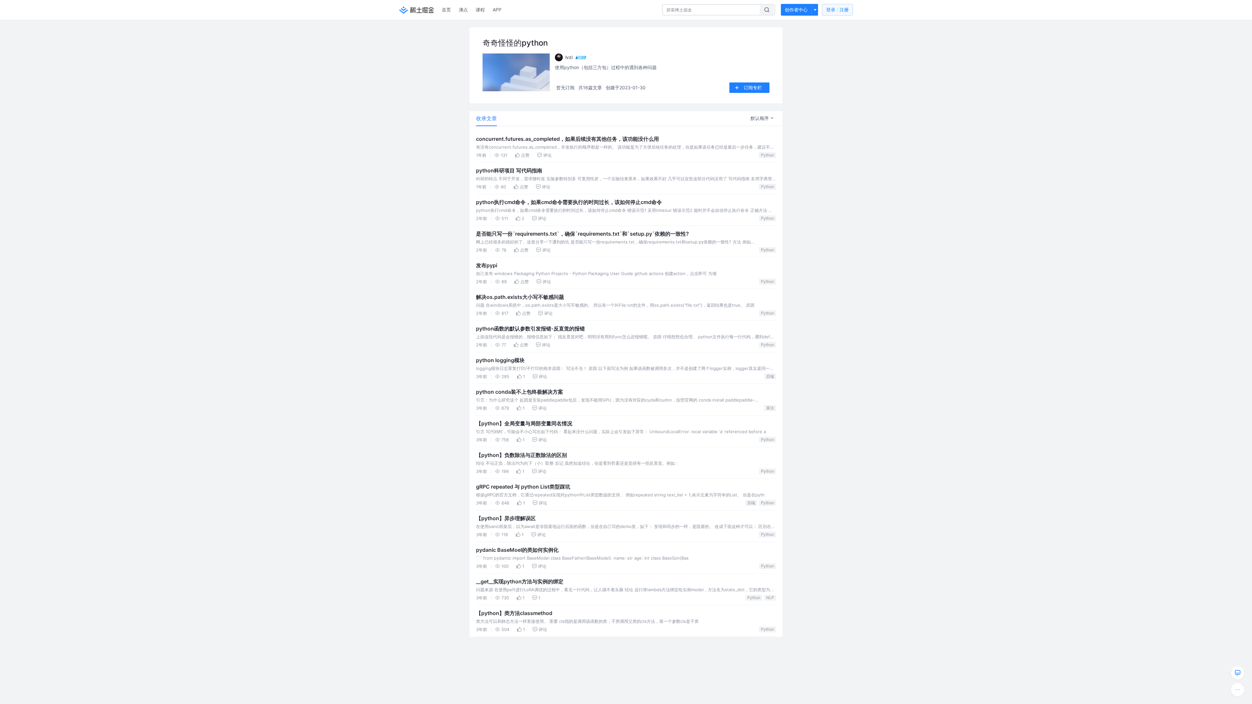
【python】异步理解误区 (506, 518)
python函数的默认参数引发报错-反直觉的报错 (530, 328)
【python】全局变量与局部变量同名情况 (524, 423)
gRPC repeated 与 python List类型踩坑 (523, 486)
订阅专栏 (753, 87)
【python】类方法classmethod (514, 613)
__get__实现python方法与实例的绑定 (519, 581)
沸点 (463, 9)
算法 (770, 407)
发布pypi (486, 265)
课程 (480, 9)
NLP (770, 597)
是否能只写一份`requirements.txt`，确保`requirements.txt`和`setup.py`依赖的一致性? (582, 233)
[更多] (1237, 689)
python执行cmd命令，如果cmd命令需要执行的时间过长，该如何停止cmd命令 (569, 202)
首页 (446, 9)
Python (767, 155)
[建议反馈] (1237, 672)
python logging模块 (500, 360)
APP (497, 9)
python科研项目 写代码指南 (509, 170)
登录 (837, 9)
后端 (770, 376)
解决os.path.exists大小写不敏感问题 (520, 297)
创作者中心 (796, 9)
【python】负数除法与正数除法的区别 (521, 455)
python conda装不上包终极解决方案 (519, 392)
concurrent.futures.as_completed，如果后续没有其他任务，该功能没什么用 (567, 139)
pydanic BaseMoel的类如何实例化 (517, 550)
